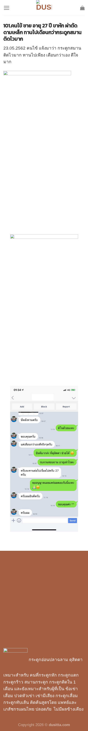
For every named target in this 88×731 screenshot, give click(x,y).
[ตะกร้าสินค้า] (82, 8)
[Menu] (6, 8)
